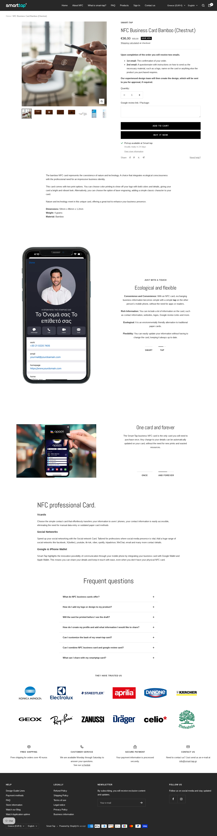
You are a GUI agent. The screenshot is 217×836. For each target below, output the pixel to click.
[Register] (141, 803)
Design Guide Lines (15, 790)
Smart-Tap (127, 23)
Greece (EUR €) (174, 5)
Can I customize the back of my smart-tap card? (87, 637)
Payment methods (15, 795)
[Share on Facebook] (130, 158)
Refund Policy (60, 790)
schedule (86, 765)
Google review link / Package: (135, 102)
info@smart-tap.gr (188, 761)
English (191, 5)
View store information (133, 151)
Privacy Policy (60, 809)
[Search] (203, 5)
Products (124, 5)
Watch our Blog (13, 809)
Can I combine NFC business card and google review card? (93, 647)
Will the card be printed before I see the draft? (86, 617)
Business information (64, 814)
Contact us (150, 5)
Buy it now (161, 135)
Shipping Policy (61, 795)
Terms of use (60, 800)
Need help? (195, 157)
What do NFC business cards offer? (81, 596)
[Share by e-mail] (144, 157)
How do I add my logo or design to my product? (87, 607)
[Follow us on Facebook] (173, 799)
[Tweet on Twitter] (138, 158)
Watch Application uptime (18, 814)
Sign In (136, 5)
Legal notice (59, 805)
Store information (14, 805)
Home (65, 5)
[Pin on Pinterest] (134, 158)
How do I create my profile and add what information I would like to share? (101, 627)
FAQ (113, 5)
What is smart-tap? (97, 5)
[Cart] (209, 5)
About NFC (77, 5)
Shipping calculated (130, 43)
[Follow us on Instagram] (181, 799)
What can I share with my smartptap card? (84, 657)
